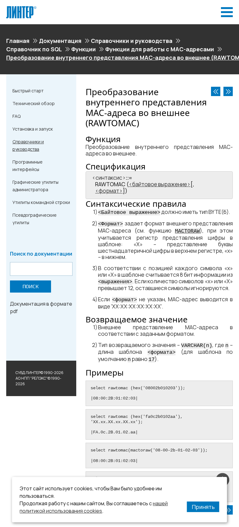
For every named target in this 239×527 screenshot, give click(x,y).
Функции (83, 49)
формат (109, 190)
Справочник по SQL (34, 49)
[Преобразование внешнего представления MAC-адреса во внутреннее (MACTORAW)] (215, 91)
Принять (203, 507)
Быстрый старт (28, 91)
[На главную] (21, 8)
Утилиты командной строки (41, 202)
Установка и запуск (32, 129)
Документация (60, 40)
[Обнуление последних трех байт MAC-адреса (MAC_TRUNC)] (228, 91)
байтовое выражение (159, 184)
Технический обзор (33, 103)
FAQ (16, 116)
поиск (30, 286)
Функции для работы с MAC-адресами (159, 49)
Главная (18, 40)
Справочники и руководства (131, 40)
